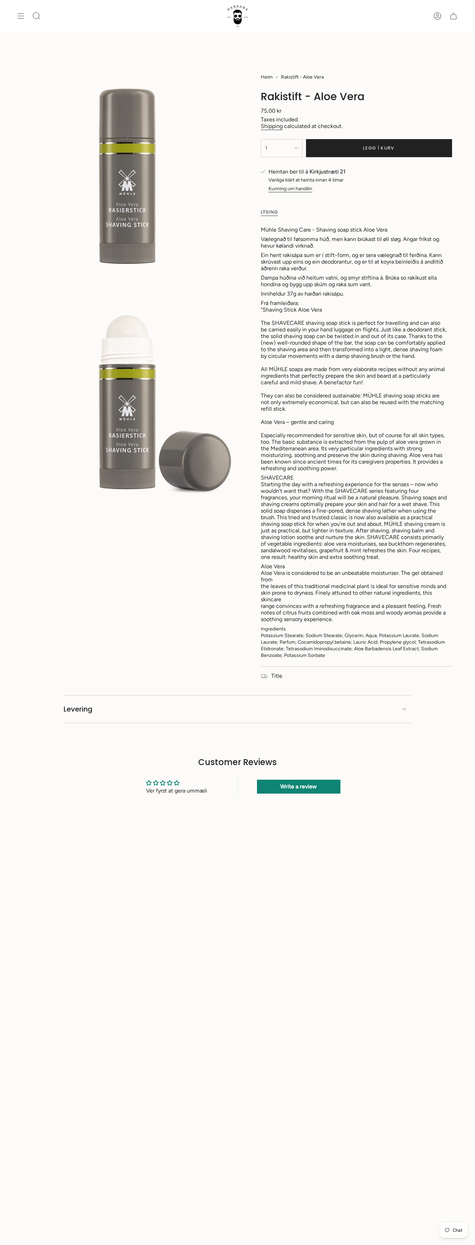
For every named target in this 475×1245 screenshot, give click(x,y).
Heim (267, 77)
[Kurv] (453, 16)
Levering (78, 709)
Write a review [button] (298, 786)
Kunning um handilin (290, 189)
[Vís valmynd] (21, 16)
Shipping (272, 126)
